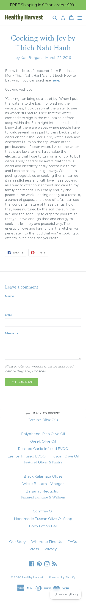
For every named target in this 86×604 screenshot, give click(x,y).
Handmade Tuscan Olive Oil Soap (43, 519)
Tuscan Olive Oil (65, 456)
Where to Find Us (46, 541)
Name (9, 296)
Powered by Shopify (62, 577)
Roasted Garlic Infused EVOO (43, 448)
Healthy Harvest (32, 577)
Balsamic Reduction (43, 491)
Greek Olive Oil (43, 441)
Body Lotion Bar (43, 526)
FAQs (72, 541)
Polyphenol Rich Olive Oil (43, 434)
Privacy (50, 549)
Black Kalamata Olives (43, 476)
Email (9, 314)
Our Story (17, 541)
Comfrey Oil (43, 511)
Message (12, 333)
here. (56, 80)
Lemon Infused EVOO (27, 456)
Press (34, 549)
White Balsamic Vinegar (43, 484)
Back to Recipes (46, 413)
